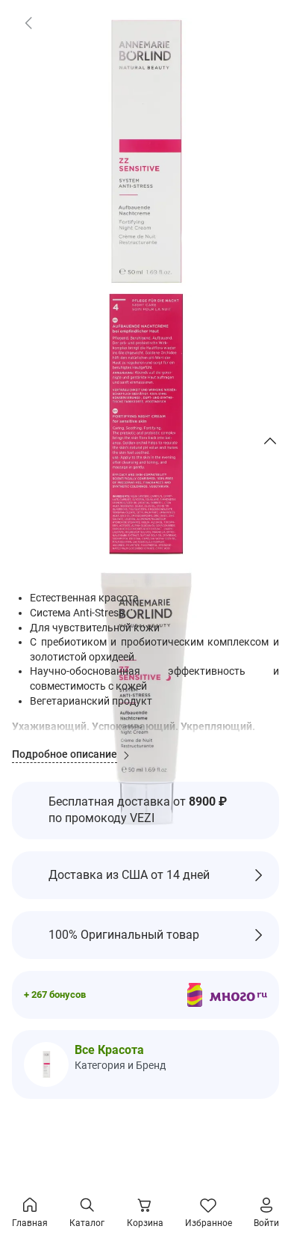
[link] (28, 22)
